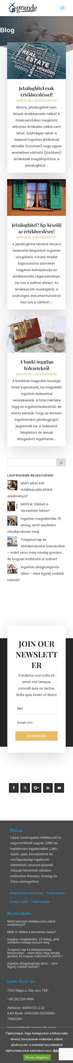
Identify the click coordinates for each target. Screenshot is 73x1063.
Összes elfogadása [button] (37, 1057)
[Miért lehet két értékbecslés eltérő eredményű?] (12, 486)
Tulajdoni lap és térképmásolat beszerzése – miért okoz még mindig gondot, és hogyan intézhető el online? (35, 953)
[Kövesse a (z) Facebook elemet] (14, 788)
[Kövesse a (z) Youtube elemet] (59, 788)
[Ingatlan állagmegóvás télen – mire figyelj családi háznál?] (12, 570)
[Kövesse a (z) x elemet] (25, 788)
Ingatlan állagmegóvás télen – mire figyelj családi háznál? (35, 573)
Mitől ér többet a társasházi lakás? (31, 932)
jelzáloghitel (45, 100)
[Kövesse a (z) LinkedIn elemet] (48, 788)
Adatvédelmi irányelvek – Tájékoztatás (37, 893)
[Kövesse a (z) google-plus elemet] (36, 788)
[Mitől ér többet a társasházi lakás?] (12, 507)
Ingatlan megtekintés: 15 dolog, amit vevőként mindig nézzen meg (34, 525)
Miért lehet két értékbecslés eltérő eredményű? (30, 489)
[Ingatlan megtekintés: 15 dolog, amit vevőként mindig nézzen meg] (12, 522)
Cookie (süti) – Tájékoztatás (29, 901)
